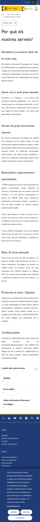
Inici (3, 14)
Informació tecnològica (13, 14)
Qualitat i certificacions (9, 444)
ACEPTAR (14, 512)
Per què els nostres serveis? (12, 17)
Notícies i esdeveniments (10, 438)
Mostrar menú (8, 23)
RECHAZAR (26, 512)
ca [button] (27, 2)
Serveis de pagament (9, 460)
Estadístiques (6, 466)
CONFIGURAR (20, 518)
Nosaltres (5, 435)
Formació (5, 441)
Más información (13, 506)
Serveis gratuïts (7, 463)
